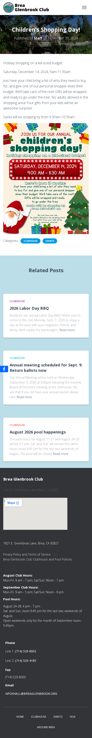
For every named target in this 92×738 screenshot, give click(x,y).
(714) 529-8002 (25, 651)
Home (20, 717)
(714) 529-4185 (25, 661)
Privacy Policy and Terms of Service (27, 554)
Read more (67, 330)
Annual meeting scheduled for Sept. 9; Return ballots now (46, 367)
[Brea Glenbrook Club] (28, 7)
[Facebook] (4, 369)
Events (50, 240)
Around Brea (46, 727)
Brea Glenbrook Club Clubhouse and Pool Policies (37, 559)
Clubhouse (30, 240)
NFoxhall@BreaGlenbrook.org (31, 694)
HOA (73, 717)
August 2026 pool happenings (38, 432)
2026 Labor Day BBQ (29, 308)
